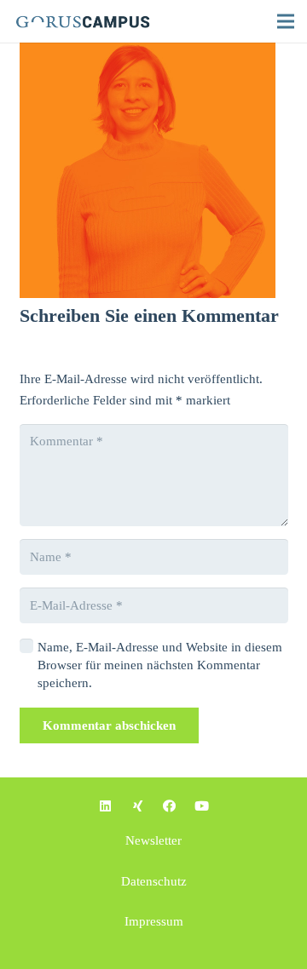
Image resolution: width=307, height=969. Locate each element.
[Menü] (285, 21)
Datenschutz (154, 881)
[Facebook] (170, 806)
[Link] (95, 21)
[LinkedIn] (106, 806)
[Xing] (138, 806)
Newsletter (153, 840)
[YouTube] (202, 806)
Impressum (154, 921)
